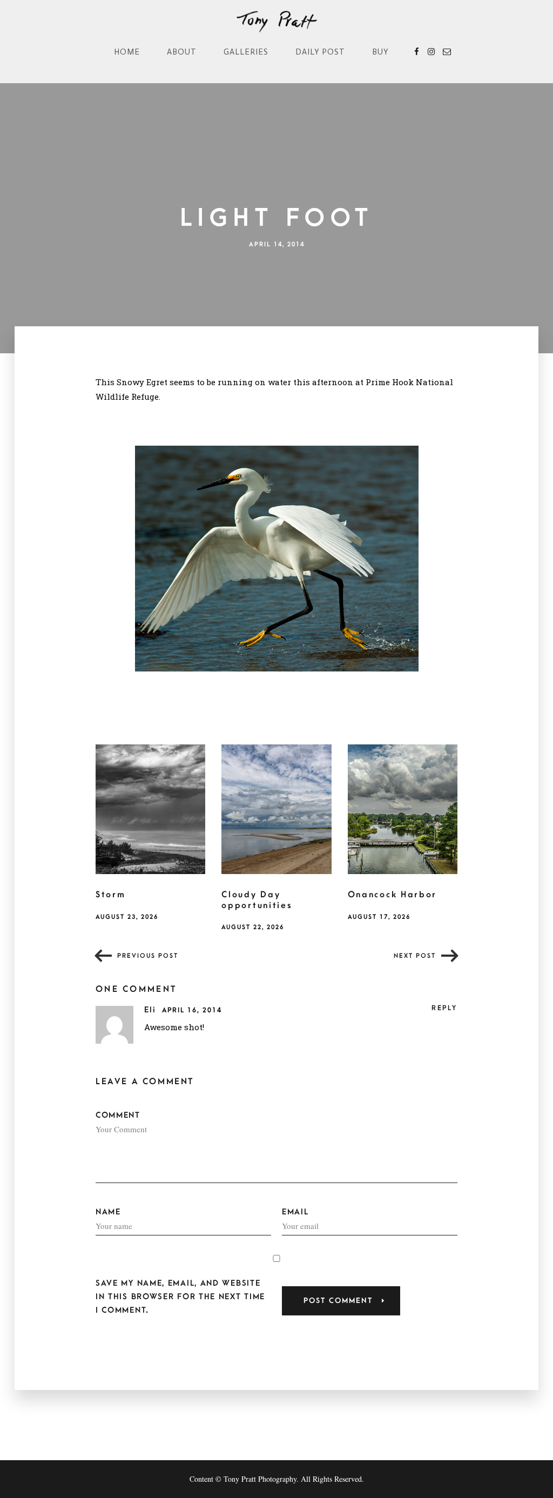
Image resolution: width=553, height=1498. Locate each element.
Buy (380, 52)
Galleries (246, 52)
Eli (151, 1010)
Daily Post (320, 52)
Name (108, 1212)
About (182, 52)
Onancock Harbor (392, 894)
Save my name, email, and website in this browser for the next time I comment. (180, 1297)
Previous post (147, 955)
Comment (118, 1115)
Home (127, 52)
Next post (415, 955)
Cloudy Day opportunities (256, 900)
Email (295, 1212)
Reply (444, 1008)
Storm (111, 894)
